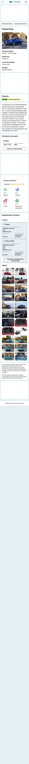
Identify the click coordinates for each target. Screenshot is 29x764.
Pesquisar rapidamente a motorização (15, 260)
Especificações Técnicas (21, 23)
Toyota (5, 29)
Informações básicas (7, 23)
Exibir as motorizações (14, 149)
